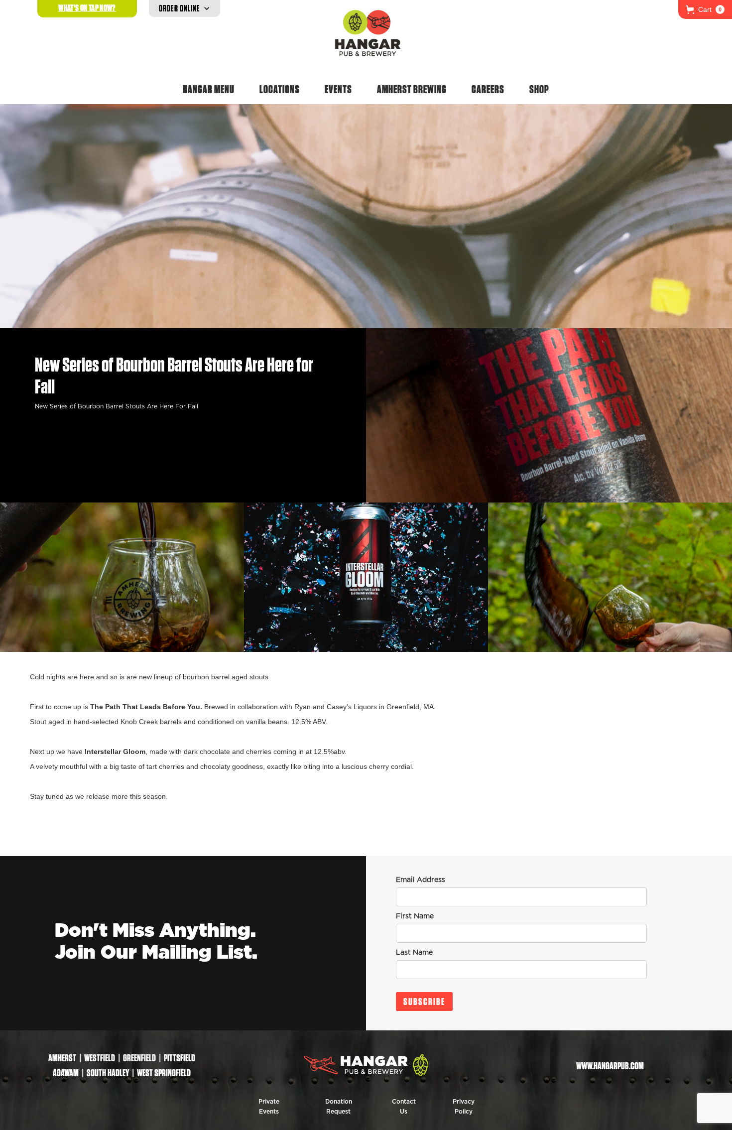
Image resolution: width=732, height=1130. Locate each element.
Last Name (414, 952)
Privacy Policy (464, 1107)
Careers (488, 89)
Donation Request (338, 1107)
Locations (279, 89)
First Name (415, 916)
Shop (539, 89)
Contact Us (404, 1107)
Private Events (268, 1107)
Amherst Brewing (412, 89)
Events (338, 89)
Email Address (420, 880)
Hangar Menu (209, 89)
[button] (705, 9)
